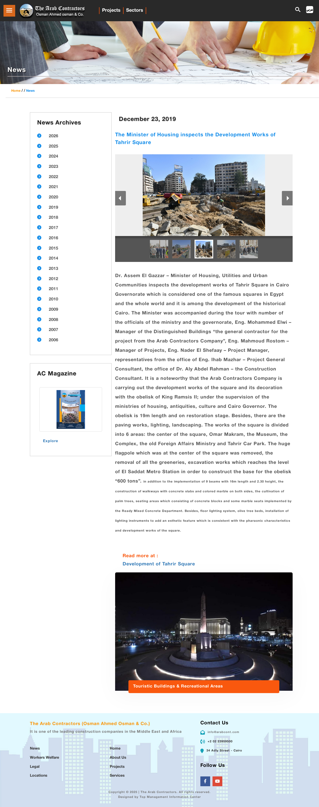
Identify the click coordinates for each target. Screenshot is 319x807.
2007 (53, 330)
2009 (53, 309)
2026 (53, 136)
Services (117, 776)
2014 (53, 258)
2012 (53, 279)
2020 (53, 197)
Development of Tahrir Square (159, 564)
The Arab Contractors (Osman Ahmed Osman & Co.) (90, 724)
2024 (53, 156)
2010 (53, 299)
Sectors (134, 10)
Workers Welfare (44, 758)
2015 (53, 248)
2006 (53, 340)
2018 (53, 217)
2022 (53, 177)
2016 (53, 238)
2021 (53, 187)
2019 (53, 207)
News (30, 91)
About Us (118, 758)
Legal (34, 767)
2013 (53, 268)
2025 (53, 146)
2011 (53, 289)
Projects (111, 10)
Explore (50, 441)
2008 (53, 320)
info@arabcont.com (223, 732)
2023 (53, 166)
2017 (53, 228)
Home (16, 91)
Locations (38, 776)
